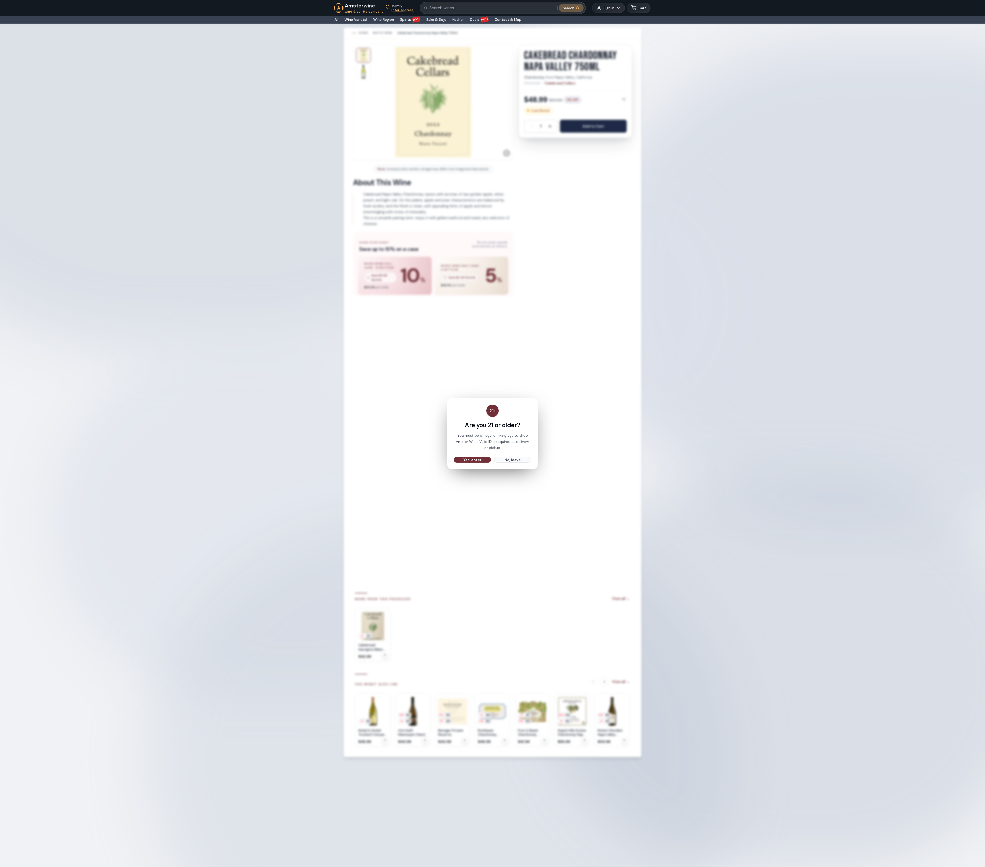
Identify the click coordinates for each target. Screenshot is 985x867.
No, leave (513, 459)
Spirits (410, 19)
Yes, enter (472, 459)
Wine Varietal (355, 19)
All (336, 19)
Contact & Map (508, 19)
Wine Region (383, 19)
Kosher (458, 19)
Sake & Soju (436, 19)
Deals (479, 19)
